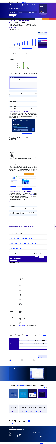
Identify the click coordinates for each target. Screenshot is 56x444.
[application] (23, 41)
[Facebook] (41, 14)
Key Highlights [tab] (17, 22)
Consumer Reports (39, 437)
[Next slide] (46, 387)
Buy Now (44, 335)
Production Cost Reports (35, 385)
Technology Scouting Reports (45, 438)
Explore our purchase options (21, 325)
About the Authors (40, 355)
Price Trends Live (20, 385)
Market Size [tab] (10, 22)
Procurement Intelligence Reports (40, 438)
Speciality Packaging (16, 2)
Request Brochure (12, 411)
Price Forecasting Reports (39, 435)
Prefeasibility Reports (40, 436)
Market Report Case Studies (41, 42)
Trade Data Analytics (12, 385)
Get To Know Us (21, 411)
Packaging (12, 2)
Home (9, 2)
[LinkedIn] (42, 14)
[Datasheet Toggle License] (22, 334)
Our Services (30, 411)
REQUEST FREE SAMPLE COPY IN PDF (26, 48)
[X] (44, 14)
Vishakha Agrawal (40, 357)
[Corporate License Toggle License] (40, 334)
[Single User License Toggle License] (15, 334)
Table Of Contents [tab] (24, 22)
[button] (39, 1)
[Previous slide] (44, 387)
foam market (32, 194)
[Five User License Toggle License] (31, 334)
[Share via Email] (45, 14)
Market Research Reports (43, 385)
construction (33, 53)
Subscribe (24, 429)
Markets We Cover (41, 411)
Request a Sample (40, 43)
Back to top (1, 441)
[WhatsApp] (43, 14)
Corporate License (40, 37)
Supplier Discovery (28, 385)
